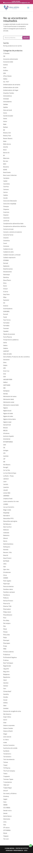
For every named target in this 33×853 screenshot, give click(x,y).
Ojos (4, 567)
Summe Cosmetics (8, 745)
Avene (5, 119)
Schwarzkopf (7, 691)
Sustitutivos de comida (10, 748)
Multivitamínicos (8, 544)
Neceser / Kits (7, 552)
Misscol (5, 538)
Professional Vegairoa (10, 657)
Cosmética (6, 241)
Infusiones (6, 433)
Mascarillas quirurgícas (10, 521)
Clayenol (5, 215)
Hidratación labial (8, 399)
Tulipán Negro (7, 788)
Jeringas (5, 450)
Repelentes (6, 677)
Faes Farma (6, 320)
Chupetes (6, 209)
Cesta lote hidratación (10, 201)
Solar (4, 723)
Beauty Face (7, 136)
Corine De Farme (8, 235)
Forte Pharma (7, 337)
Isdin (4, 445)
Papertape (6, 584)
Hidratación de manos (9, 396)
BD (4, 130)
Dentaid (5, 263)
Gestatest (6, 360)
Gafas (5, 343)
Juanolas (5, 456)
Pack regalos (7, 581)
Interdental (6, 439)
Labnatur (6, 479)
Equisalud (6, 300)
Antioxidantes (7, 102)
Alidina (5, 79)
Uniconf (5, 791)
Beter (5, 150)
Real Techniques (8, 663)
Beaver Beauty (7, 138)
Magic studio (7, 510)
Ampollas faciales (8, 93)
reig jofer (6, 669)
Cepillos (5, 195)
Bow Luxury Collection (10, 175)
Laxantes (6, 487)
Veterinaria (6, 819)
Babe (4, 124)
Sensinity (6, 694)
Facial (5, 317)
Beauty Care (7, 133)
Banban (5, 127)
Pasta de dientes (8, 586)
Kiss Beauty (6, 465)
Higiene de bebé (8, 413)
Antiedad (6, 99)
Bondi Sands (7, 172)
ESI (4, 303)
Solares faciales (8, 728)
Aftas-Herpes (7, 76)
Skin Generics (7, 714)
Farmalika (6, 326)
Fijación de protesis (9, 334)
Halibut (5, 382)
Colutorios (6, 218)
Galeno (5, 345)
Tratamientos (7, 782)
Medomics (6, 535)
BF (4, 155)
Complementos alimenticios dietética (14, 226)
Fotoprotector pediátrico (11, 340)
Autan (5, 113)
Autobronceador (8, 116)
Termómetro (7, 757)
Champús (6, 206)
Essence (5, 306)
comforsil (6, 221)
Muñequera (6, 547)
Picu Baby (6, 620)
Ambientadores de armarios (11, 85)
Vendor (5, 813)
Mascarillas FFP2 (8, 518)
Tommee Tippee (8, 779)
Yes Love (6, 839)
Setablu (5, 697)
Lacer (5, 481)
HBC (4, 388)
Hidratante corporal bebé (11, 405)
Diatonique (6, 274)
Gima (4, 362)
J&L (4, 448)
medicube (6, 533)
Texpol (5, 765)
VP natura (6, 828)
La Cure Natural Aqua (9, 473)
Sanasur (5, 686)
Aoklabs (5, 104)
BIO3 (4, 164)
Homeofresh (7, 425)
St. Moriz (6, 740)
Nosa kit (5, 555)
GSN (4, 377)
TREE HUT (6, 785)
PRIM (4, 649)
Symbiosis (6, 751)
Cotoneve (6, 246)
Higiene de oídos (8, 416)
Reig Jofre (6, 672)
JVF (4, 459)
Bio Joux (5, 161)
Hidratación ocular (8, 402)
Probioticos (6, 654)
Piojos (5, 637)
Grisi (4, 374)
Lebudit (5, 490)
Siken (4, 706)
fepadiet (6, 331)
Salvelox (5, 683)
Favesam (6, 328)
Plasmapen (6, 643)
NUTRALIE (6, 561)
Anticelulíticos (7, 96)
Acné (4, 68)
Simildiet (6, 708)
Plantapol (6, 640)
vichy (4, 822)
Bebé (4, 141)
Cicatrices (6, 212)
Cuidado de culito (8, 252)
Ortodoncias (7, 572)
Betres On (6, 153)
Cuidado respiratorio (9, 257)
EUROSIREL (6, 311)
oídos (4, 564)
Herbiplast (6, 391)
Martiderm (6, 516)
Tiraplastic (6, 776)
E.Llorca (5, 292)
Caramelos (6, 184)
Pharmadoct (7, 609)
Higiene (5, 408)
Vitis (4, 825)
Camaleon (6, 178)
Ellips (4, 297)
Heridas (5, 394)
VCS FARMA (6, 808)
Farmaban (6, 323)
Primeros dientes (8, 652)
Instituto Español (8, 436)
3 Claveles (6, 53)
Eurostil (5, 314)
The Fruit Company (9, 771)
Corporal (5, 238)
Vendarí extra (7, 810)
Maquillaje (6, 513)
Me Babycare (7, 524)
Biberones (6, 158)
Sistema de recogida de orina (12, 711)
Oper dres (6, 569)
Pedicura (6, 598)
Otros (5, 575)
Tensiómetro (7, 754)
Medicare (6, 530)
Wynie (5, 833)
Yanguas (5, 836)
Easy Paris (6, 294)
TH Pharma (6, 768)
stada (5, 742)
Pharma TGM (7, 606)
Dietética (6, 277)
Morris (5, 541)
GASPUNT (6, 351)
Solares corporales (9, 725)
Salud (5, 680)
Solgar (5, 734)
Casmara (6, 189)
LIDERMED (6, 496)
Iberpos (5, 428)
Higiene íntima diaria (9, 419)
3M (4, 56)
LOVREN (5, 504)
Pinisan (5, 632)
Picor (4, 618)
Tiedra (5, 774)
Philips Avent (7, 612)
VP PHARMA (6, 830)
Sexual (5, 700)
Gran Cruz (6, 371)
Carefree (6, 187)
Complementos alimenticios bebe (13, 223)
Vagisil (5, 799)
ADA (4, 73)
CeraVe (5, 198)
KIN (4, 462)
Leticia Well (6, 493)
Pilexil (5, 629)
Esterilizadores (7, 309)
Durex (5, 286)
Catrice (5, 192)
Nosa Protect (7, 558)
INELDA (5, 430)
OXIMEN (5, 578)
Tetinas (5, 762)
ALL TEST (6, 82)
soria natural (7, 737)
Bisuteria (6, 167)
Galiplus (5, 348)
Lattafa (5, 484)
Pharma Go (6, 603)
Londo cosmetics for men (11, 501)
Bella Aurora (7, 144)
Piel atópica (6, 623)
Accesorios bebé (8, 62)
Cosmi (5, 243)
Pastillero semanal (9, 592)
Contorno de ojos (8, 229)
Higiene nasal (7, 422)
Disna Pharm (7, 280)
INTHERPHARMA (8, 442)
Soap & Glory (7, 717)
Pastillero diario (8, 589)
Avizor (5, 121)
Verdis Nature (7, 816)
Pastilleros (6, 595)
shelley (5, 703)
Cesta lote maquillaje (9, 204)
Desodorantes (7, 272)
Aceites (5, 65)
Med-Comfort (7, 527)
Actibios (5, 70)
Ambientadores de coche (10, 87)
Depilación (6, 266)
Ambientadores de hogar (10, 90)
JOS (4, 453)
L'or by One (6, 470)
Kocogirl (5, 467)
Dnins (5, 283)
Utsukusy (6, 796)
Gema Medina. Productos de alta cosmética (16, 357)
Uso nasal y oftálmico (9, 793)
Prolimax (6, 660)
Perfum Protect (8, 601)
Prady (5, 646)
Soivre (5, 720)
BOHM (5, 170)
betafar (5, 147)
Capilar (5, 181)
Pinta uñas (6, 635)
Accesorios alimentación (10, 59)
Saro (4, 688)
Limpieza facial (7, 499)
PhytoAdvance (7, 615)
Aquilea (5, 107)
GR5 (4, 368)
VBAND (5, 805)
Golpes (5, 365)
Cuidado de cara (8, 249)
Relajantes (6, 674)
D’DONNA (6, 260)
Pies (4, 626)
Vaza (4, 802)
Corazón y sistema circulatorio (12, 232)
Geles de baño (7, 354)
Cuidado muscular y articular (12, 255)
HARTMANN (6, 385)
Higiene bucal (7, 411)
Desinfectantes (8, 269)
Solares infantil (8, 731)
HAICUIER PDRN (7, 379)
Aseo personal (7, 110)
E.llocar (5, 289)
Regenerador (7, 666)
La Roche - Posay (8, 476)
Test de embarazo (8, 759)
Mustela (5, 550)
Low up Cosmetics (8, 507)
